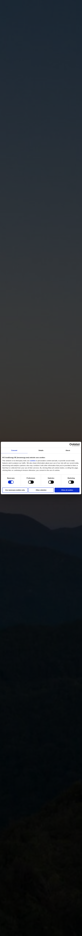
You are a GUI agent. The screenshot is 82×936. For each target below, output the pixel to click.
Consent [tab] (14, 450)
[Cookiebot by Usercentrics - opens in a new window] (71, 444)
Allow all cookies (67, 490)
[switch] (31, 482)
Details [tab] (41, 450)
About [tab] (68, 450)
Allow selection (41, 490)
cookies (33, 460)
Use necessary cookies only (15, 490)
